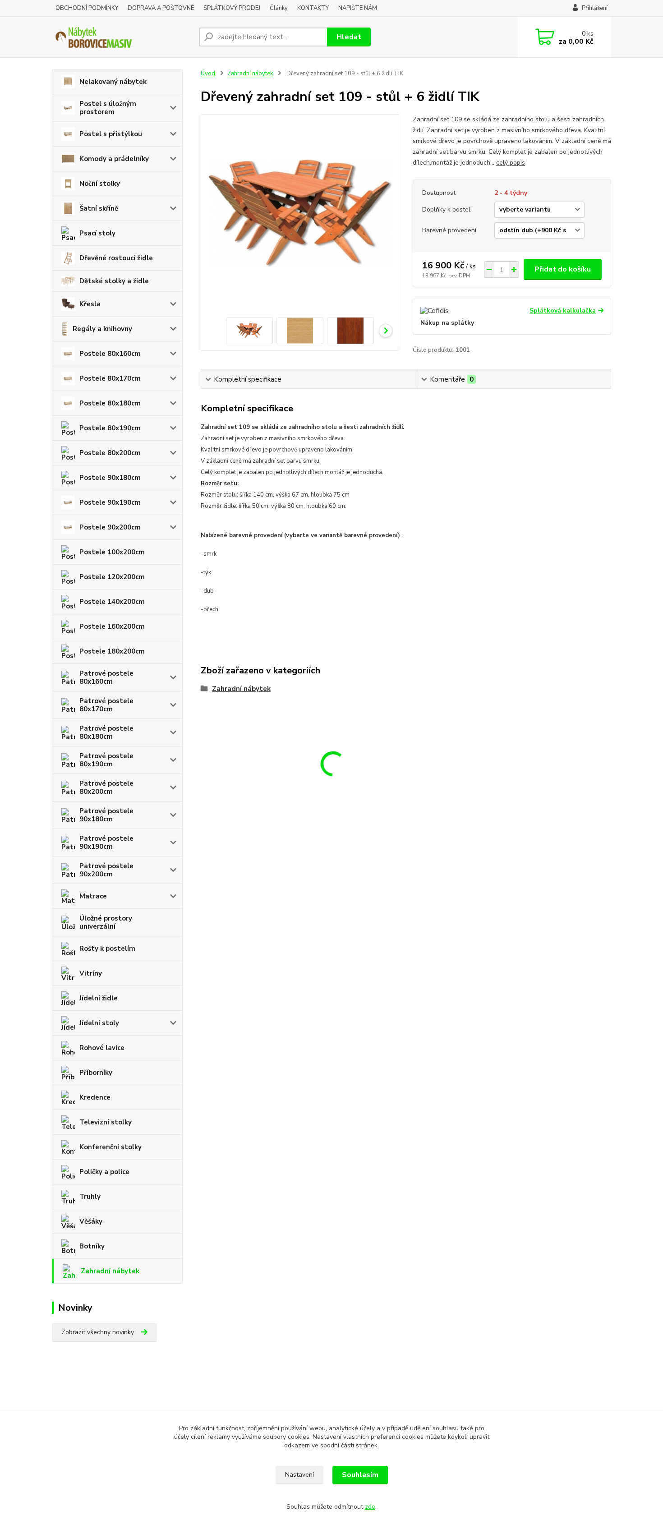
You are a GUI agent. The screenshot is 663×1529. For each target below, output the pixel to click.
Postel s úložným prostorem (107, 107)
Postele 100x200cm (112, 552)
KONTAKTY (313, 8)
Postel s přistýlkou (110, 133)
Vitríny (90, 973)
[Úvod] (122, 37)
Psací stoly (97, 233)
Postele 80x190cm (110, 428)
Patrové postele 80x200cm (106, 787)
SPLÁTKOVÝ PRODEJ (231, 8)
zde (370, 1506)
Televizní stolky (105, 1122)
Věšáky (90, 1221)
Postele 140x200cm (112, 601)
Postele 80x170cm (110, 378)
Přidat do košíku (562, 269)
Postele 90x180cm (110, 477)
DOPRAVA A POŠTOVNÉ (161, 8)
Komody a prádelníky (114, 158)
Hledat (348, 37)
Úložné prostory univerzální (105, 922)
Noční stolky (99, 183)
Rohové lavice (101, 1047)
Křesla (90, 304)
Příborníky (95, 1072)
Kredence (94, 1097)
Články (279, 8)
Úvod (208, 73)
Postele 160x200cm (112, 626)
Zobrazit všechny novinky (97, 1332)
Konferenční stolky (110, 1146)
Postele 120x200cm (112, 576)
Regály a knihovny (102, 328)
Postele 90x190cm (110, 502)
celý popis (510, 162)
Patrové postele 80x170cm (106, 705)
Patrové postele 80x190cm (106, 760)
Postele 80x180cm (110, 403)
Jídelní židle (98, 998)
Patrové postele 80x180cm (106, 732)
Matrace (93, 896)
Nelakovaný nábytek (113, 81)
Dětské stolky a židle (114, 281)
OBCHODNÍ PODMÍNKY (86, 8)
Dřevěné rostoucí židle (116, 258)
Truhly (90, 1196)
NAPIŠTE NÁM (357, 8)
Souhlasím (360, 1475)
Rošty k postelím (107, 948)
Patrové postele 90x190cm (106, 842)
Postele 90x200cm (110, 527)
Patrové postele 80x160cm (106, 677)
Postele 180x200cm (112, 651)
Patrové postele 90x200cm (106, 870)
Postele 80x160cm (110, 353)
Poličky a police (104, 1171)
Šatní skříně (98, 208)
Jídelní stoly (99, 1022)
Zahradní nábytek (110, 1271)
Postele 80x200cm (110, 452)
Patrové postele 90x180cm (106, 815)
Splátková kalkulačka (562, 310)
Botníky (92, 1246)
